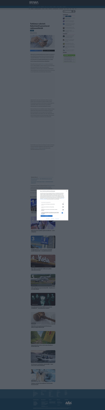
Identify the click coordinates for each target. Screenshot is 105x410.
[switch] (63, 204)
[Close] (66, 191)
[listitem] (52, 202)
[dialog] (52, 205)
